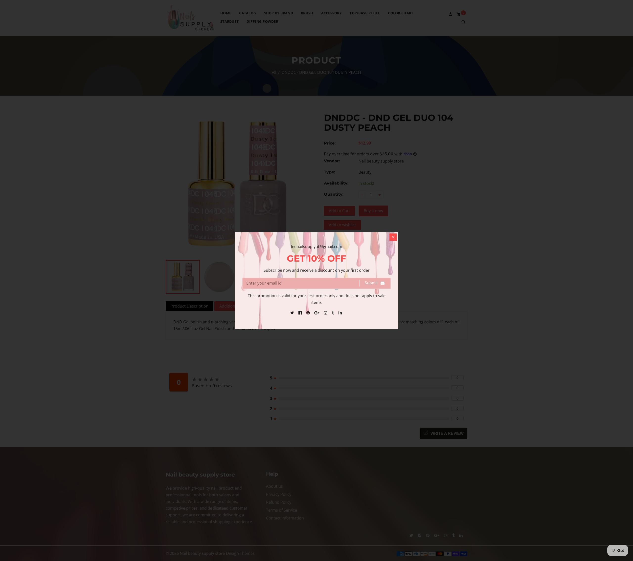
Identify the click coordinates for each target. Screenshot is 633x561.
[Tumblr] (333, 312)
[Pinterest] (308, 312)
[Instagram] (326, 312)
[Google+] (317, 312)
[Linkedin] (341, 312)
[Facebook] (300, 312)
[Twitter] (292, 312)
